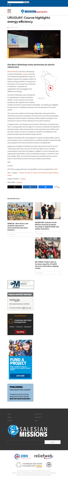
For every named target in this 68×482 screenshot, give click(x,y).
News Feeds (38, 417)
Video (36, 420)
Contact (9, 420)
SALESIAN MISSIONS (36, 471)
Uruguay (25, 74)
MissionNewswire (13, 71)
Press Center (38, 414)
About (9, 417)
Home (9, 414)
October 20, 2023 (13, 27)
